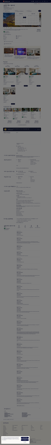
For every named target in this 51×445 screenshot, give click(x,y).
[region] (15, 440)
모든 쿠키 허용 (25, 437)
